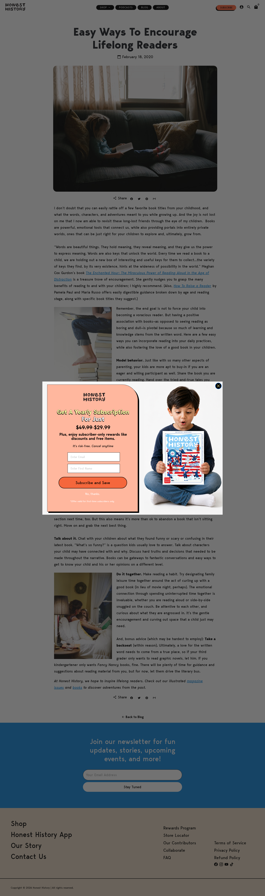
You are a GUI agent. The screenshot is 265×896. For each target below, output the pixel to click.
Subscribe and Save (93, 482)
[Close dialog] (218, 386)
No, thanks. (92, 494)
